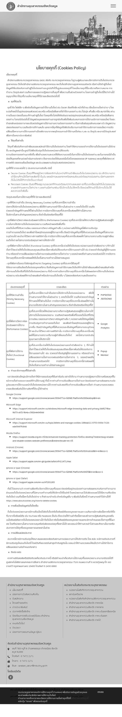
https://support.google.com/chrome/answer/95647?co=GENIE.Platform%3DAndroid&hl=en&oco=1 (60, 451)
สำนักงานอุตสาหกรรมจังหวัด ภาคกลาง (86, 607)
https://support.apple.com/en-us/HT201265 (34, 482)
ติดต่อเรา (16, 628)
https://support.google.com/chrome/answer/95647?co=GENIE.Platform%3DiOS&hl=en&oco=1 (58, 472)
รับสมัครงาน (17, 598)
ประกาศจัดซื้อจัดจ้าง (21, 611)
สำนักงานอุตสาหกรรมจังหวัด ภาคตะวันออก (88, 616)
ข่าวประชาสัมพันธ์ (19, 607)
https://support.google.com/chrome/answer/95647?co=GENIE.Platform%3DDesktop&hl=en (56, 398)
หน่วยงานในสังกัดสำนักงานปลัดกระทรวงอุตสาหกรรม (92, 598)
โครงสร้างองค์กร (20, 603)
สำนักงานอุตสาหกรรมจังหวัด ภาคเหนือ (86, 603)
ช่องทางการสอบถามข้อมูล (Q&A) (27, 632)
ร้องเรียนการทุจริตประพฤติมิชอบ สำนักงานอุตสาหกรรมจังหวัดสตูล (31, 617)
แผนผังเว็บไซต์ (18, 623)
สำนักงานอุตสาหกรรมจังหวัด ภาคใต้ (85, 620)
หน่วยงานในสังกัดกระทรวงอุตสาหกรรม (86, 590)
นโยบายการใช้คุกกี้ (79, 698)
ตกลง (101, 692)
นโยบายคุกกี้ (17, 590)
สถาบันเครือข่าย (76, 594)
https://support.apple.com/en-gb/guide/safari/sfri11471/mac (42, 461)
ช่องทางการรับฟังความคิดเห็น (25, 594)
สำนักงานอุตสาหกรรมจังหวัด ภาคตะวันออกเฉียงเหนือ (92, 611)
